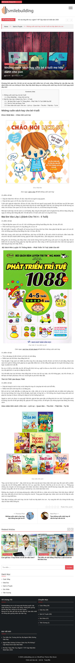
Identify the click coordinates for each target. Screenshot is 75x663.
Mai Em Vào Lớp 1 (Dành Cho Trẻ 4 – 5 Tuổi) (17, 99)
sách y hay (31, 192)
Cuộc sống (6, 579)
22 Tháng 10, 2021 (18, 75)
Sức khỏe (6, 589)
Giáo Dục (6, 582)
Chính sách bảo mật (31, 660)
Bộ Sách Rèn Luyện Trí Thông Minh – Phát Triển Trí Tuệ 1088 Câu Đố (28, 101)
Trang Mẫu (47, 660)
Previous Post (20, 514)
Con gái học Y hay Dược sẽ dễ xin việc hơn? (18, 557)
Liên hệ (41, 660)
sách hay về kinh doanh (30, 349)
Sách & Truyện (17, 26)
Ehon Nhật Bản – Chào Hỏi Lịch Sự (17, 97)
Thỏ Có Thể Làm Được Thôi (15, 103)
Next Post (53, 514)
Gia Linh (8, 75)
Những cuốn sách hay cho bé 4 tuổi (14, 95)
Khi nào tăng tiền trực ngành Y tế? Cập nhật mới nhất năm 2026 (38, 20)
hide (33, 91)
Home (6, 26)
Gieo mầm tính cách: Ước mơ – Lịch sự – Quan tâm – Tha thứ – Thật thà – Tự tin (31, 105)
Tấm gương (7, 592)
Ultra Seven (53, 657)
